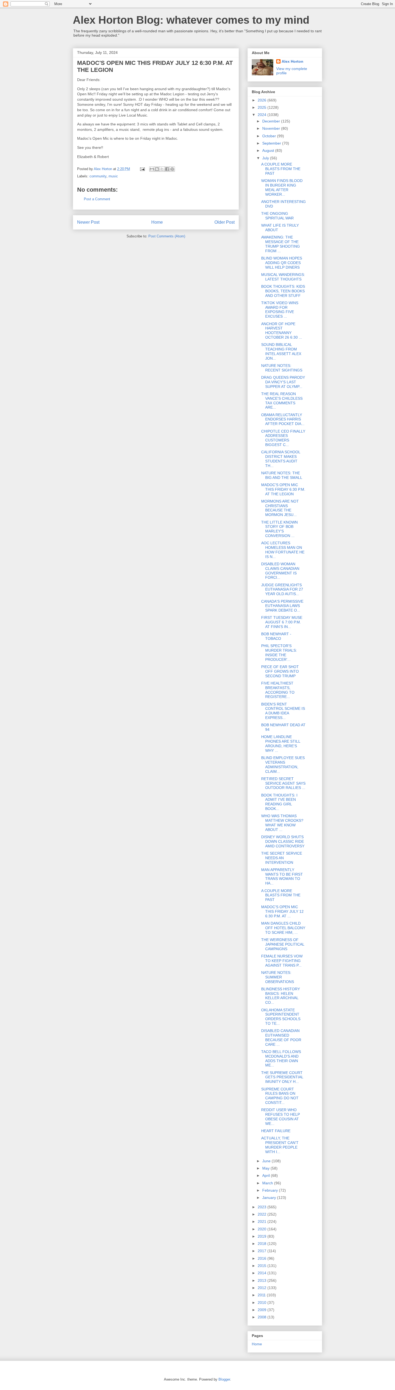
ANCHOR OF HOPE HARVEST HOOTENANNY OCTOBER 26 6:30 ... (281, 330)
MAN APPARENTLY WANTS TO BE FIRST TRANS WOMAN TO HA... (282, 876)
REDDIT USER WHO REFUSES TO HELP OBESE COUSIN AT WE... (280, 1116)
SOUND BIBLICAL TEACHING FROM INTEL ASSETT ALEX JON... (281, 351)
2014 (262, 1273)
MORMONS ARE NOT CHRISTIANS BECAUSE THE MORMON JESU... (280, 508)
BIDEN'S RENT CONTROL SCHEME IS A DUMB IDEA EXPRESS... (283, 711)
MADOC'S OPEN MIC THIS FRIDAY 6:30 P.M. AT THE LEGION (283, 489)
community (97, 176)
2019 (262, 1236)
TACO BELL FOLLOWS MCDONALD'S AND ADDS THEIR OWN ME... (281, 1058)
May (266, 1168)
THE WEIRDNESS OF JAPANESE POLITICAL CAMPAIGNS (282, 944)
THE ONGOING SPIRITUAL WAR (277, 215)
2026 (262, 100)
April (266, 1175)
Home (157, 222)
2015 (262, 1265)
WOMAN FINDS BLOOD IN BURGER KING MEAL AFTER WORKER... (282, 187)
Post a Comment (97, 199)
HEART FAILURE (275, 1131)
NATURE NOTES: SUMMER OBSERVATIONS (277, 977)
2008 (262, 1317)
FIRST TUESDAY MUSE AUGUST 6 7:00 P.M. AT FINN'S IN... (281, 622)
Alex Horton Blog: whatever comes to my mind (191, 20)
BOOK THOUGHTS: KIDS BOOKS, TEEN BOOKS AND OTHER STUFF (283, 291)
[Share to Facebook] (167, 169)
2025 (262, 107)
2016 (262, 1258)
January (269, 1197)
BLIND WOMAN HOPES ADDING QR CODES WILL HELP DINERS (281, 262)
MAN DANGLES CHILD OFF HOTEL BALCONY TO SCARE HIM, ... (283, 928)
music (113, 176)
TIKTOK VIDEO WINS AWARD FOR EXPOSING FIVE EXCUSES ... (279, 309)
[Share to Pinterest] (172, 169)
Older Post (224, 222)
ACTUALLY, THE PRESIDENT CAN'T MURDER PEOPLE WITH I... (280, 1145)
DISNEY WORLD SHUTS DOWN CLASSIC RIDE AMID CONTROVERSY (282, 841)
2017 (262, 1251)
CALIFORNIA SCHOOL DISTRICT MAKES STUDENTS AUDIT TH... (280, 459)
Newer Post (88, 222)
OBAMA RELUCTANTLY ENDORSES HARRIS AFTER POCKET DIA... (282, 419)
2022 (262, 1214)
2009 (262, 1310)
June (267, 1161)
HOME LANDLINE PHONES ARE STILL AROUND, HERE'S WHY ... (280, 743)
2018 (262, 1243)
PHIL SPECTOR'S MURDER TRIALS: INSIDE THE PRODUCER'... (279, 652)
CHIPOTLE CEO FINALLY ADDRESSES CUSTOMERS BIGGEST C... (283, 438)
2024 (262, 115)
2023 (262, 1207)
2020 (262, 1229)
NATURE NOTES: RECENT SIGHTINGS (281, 367)
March (268, 1183)
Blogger (224, 1379)
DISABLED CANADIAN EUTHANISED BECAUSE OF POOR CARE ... (281, 1037)
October (269, 136)
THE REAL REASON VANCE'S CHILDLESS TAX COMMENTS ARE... (282, 400)
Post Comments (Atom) (166, 236)
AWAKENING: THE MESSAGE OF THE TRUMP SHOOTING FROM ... (280, 244)
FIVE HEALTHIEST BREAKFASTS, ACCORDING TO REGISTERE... (278, 690)
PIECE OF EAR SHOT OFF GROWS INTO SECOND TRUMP (280, 671)
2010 (262, 1302)
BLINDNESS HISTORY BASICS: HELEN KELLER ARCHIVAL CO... (280, 996)
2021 (262, 1221)
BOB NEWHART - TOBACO (276, 636)
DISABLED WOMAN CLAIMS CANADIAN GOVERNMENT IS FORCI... (280, 571)
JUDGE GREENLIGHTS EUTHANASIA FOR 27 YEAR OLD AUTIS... (282, 589)
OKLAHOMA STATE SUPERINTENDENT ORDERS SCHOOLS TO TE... (280, 1017)
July (266, 158)
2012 (262, 1288)
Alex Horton (292, 61)
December (271, 121)
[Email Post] (142, 169)
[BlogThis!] (157, 169)
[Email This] (152, 169)
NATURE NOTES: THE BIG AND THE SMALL (281, 475)
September (272, 143)
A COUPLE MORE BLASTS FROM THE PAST (280, 168)
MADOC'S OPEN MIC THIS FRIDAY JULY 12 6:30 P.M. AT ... (282, 911)
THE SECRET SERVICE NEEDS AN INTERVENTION (281, 858)
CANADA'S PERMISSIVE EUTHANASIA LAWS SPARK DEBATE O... (282, 606)
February (270, 1190)
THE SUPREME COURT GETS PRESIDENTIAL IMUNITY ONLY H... (282, 1077)
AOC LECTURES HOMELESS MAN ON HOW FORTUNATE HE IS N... (282, 550)
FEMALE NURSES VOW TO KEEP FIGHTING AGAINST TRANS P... (282, 960)
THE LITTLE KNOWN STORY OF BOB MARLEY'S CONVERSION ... (279, 529)
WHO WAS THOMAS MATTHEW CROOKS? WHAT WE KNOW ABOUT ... (282, 822)
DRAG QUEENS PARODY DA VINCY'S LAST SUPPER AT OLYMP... (283, 382)
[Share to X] (162, 169)
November (271, 128)
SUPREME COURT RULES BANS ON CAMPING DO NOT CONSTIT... (280, 1096)
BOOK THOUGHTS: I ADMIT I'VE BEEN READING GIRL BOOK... (279, 802)
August (268, 150)
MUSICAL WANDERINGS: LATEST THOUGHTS (283, 276)
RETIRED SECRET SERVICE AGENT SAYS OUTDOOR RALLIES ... (283, 783)
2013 (262, 1280)
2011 (262, 1295)
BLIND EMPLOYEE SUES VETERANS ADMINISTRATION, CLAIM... (283, 764)
